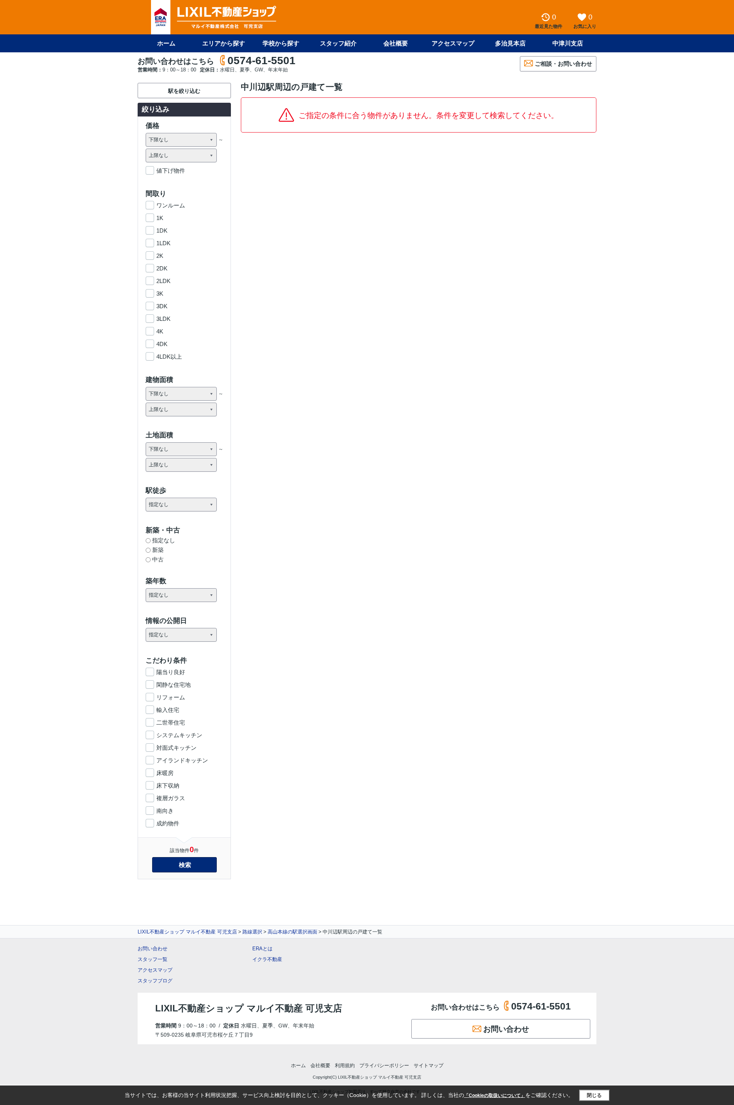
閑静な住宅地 (173, 684)
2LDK (163, 281)
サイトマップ (428, 1065)
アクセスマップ (155, 970)
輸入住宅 (167, 710)
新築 (158, 550)
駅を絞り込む (184, 91)
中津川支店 (567, 43)
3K (159, 293)
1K (159, 218)
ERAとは (262, 948)
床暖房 (165, 773)
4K (159, 331)
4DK (161, 344)
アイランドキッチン (182, 760)
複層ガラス (170, 798)
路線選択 (252, 932)
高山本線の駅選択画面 (292, 932)
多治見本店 (510, 43)
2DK (161, 268)
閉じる (594, 1095)
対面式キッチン (176, 747)
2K (159, 255)
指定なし (163, 540)
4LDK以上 (169, 356)
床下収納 (167, 785)
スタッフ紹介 (338, 43)
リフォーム (170, 697)
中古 (158, 559)
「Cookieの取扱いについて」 (494, 1095)
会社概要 (395, 43)
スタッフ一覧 (152, 959)
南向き (165, 810)
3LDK (163, 318)
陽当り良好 (170, 672)
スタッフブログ (155, 981)
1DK (161, 230)
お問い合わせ (152, 948)
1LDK (163, 243)
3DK (161, 306)
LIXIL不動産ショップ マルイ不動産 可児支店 (187, 932)
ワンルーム (170, 205)
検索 (185, 865)
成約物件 (167, 823)
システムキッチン (179, 735)
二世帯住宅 (170, 722)
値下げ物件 (170, 170)
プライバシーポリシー (384, 1065)
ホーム (166, 43)
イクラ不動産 (267, 959)
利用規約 (345, 1065)
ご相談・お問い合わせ (563, 63)
